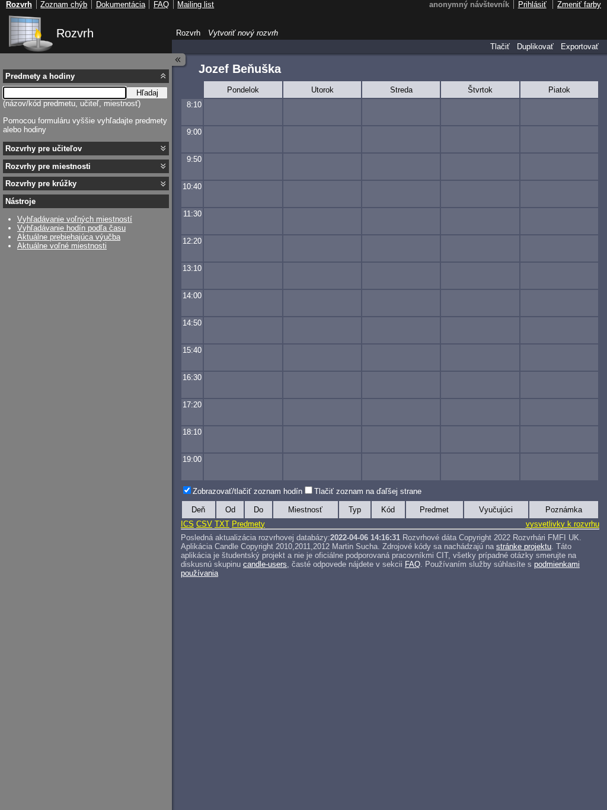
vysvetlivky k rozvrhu (562, 523)
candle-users (265, 564)
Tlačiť (500, 46)
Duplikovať (535, 46)
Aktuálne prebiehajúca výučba (68, 236)
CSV (204, 523)
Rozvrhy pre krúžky (40, 183)
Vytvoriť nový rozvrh (243, 32)
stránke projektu (523, 546)
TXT (222, 523)
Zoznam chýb (63, 4)
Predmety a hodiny (40, 76)
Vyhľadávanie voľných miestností (74, 219)
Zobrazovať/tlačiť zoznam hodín (247, 491)
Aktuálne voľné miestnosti (62, 245)
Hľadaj (147, 92)
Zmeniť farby (579, 4)
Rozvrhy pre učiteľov (43, 148)
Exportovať (580, 46)
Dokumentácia (120, 4)
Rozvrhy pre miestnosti (48, 166)
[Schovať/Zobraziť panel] (179, 59)
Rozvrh (75, 33)
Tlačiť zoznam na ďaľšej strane (367, 491)
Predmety (248, 523)
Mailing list (195, 4)
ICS (187, 523)
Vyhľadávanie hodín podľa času (71, 228)
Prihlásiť (532, 4)
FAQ (412, 564)
